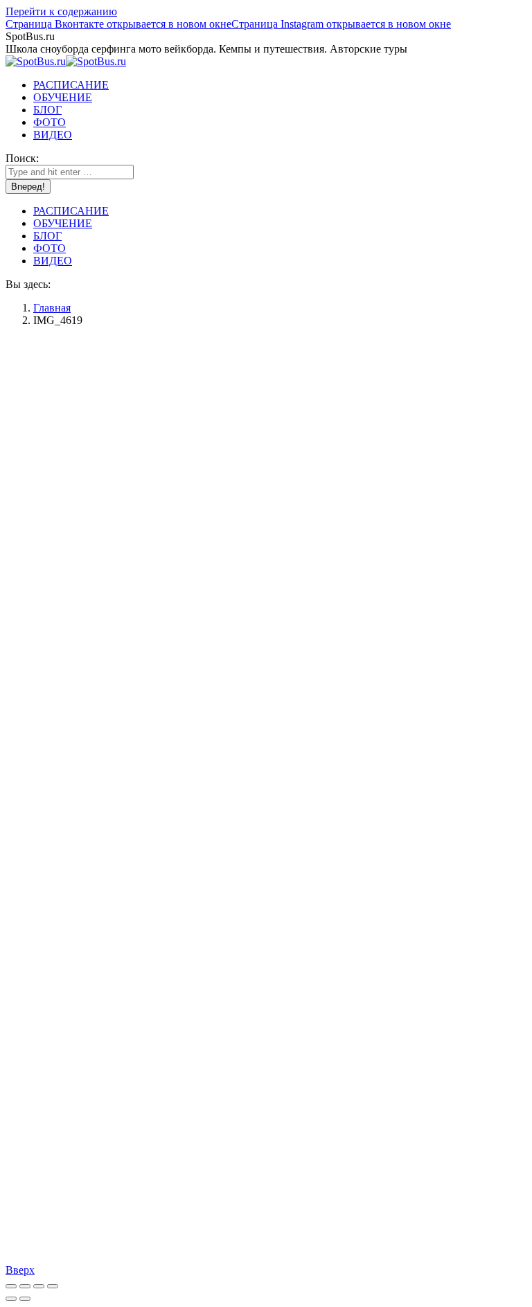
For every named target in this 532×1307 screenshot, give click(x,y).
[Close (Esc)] (11, 1286)
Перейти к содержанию (61, 11)
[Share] (24, 1286)
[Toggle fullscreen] (38, 1286)
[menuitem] (71, 85)
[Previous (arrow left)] (11, 1299)
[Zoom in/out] (52, 1286)
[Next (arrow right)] (24, 1299)
